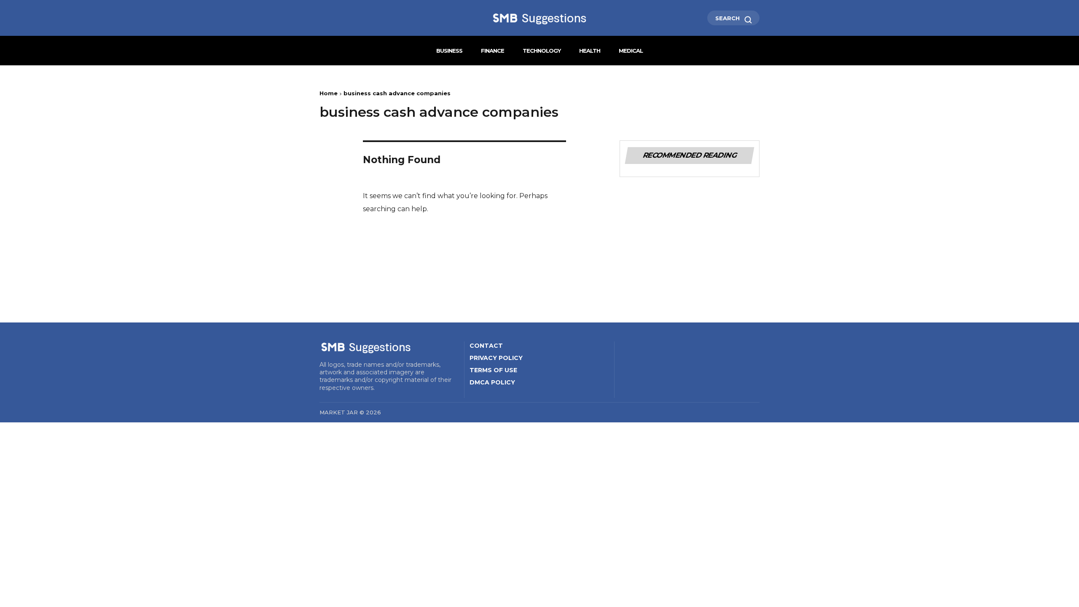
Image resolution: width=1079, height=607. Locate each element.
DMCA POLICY (492, 382)
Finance (492, 50)
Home (328, 93)
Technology (542, 50)
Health (589, 50)
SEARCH (728, 18)
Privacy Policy (496, 358)
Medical (631, 50)
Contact (486, 345)
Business (449, 50)
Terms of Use (493, 370)
